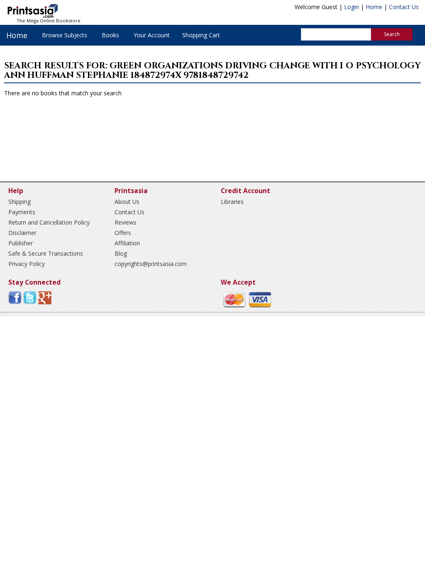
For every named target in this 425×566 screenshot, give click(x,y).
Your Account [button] (152, 35)
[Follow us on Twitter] (30, 297)
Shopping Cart (201, 35)
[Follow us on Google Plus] (44, 297)
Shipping (19, 202)
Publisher (20, 243)
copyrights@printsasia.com (151, 264)
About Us (127, 202)
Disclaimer (22, 233)
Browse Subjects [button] (64, 35)
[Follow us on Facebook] (15, 297)
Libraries (232, 202)
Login (351, 7)
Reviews (126, 222)
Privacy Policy (26, 264)
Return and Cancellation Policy (49, 222)
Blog (121, 253)
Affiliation (127, 243)
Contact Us (404, 7)
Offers (123, 233)
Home (374, 7)
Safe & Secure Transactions (45, 253)
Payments (21, 212)
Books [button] (110, 35)
